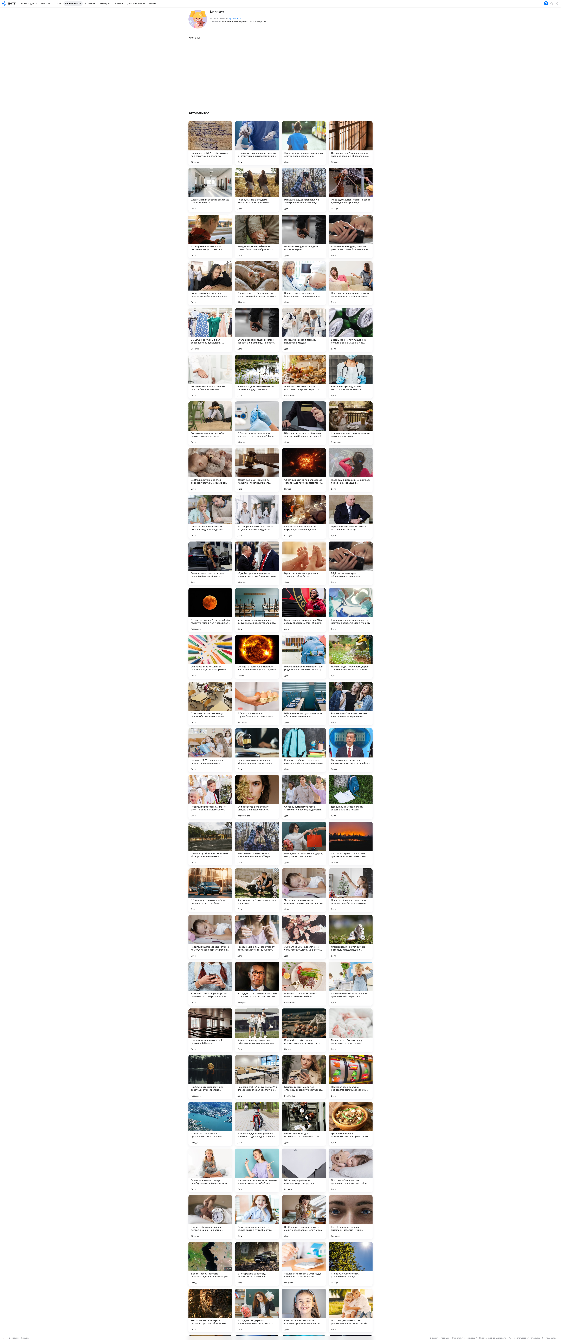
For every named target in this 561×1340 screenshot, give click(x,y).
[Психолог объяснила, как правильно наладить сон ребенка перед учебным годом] (351, 1170)
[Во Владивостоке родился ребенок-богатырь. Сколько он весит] (210, 470)
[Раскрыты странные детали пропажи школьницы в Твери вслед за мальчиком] (257, 843)
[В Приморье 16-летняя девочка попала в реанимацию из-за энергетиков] (351, 330)
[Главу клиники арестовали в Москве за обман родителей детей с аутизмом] (257, 750)
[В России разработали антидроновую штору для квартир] (304, 1170)
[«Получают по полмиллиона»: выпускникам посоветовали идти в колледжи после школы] (257, 610)
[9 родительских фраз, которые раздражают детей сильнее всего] (351, 236)
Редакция (445, 1338)
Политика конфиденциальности (492, 1338)
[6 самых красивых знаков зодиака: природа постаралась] (351, 423)
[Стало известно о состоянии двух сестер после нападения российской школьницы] (304, 143)
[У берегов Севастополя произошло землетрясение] (210, 1124)
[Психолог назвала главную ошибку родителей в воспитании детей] (210, 1170)
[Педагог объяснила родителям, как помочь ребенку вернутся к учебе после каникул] (351, 890)
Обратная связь (549, 1338)
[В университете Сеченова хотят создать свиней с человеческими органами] (257, 283)
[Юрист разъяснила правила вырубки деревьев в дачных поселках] (304, 517)
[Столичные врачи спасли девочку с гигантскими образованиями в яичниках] (257, 143)
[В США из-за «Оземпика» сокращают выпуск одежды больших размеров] (210, 330)
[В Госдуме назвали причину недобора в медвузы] (304, 330)
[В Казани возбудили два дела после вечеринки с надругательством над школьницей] (304, 236)
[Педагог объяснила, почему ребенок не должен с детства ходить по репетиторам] (210, 517)
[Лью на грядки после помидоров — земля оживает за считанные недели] (351, 657)
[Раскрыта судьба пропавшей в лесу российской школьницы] (304, 190)
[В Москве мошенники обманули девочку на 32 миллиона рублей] (304, 423)
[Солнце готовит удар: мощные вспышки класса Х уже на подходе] (257, 657)
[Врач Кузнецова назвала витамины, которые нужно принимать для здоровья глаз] (351, 1217)
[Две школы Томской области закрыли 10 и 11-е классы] (351, 797)
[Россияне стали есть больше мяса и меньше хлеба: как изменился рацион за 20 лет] (304, 984)
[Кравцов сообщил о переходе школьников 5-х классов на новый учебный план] (304, 750)
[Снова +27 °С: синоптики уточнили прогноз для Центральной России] (351, 1264)
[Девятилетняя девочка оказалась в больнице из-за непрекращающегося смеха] (210, 190)
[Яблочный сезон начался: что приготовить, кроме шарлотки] (304, 377)
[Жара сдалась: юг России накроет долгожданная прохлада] (351, 190)
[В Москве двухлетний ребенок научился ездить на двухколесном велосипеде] (257, 1124)
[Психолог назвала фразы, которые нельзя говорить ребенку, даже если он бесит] (351, 283)
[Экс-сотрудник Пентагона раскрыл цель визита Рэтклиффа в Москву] (351, 750)
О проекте (434, 1338)
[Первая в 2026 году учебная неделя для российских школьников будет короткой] (210, 750)
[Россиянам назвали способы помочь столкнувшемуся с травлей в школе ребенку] (210, 423)
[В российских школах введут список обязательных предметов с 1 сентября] (210, 703)
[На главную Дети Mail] (11, 3)
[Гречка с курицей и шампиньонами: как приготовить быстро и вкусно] (351, 1124)
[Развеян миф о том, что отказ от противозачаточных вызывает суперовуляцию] (257, 937)
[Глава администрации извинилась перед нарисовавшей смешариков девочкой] (351, 470)
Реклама (25, 1338)
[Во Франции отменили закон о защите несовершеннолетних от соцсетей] (304, 1217)
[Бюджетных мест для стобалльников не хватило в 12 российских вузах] (304, 1124)
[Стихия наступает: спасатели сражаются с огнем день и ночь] (351, 843)
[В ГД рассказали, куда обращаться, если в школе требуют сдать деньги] (351, 563)
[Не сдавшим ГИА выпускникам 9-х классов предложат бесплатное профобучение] (257, 1077)
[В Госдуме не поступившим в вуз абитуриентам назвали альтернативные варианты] (304, 703)
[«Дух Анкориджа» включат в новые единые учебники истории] (257, 563)
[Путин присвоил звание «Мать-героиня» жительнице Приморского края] (351, 517)
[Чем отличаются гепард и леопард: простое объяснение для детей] (210, 1310)
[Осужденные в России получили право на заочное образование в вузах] (351, 143)
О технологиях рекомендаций (464, 1338)
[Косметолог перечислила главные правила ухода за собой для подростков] (257, 1170)
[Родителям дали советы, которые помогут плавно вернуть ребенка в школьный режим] (210, 937)
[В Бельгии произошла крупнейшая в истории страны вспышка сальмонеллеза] (257, 703)
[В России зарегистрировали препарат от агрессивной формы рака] (257, 423)
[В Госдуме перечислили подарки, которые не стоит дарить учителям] (304, 843)
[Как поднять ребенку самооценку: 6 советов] (257, 890)
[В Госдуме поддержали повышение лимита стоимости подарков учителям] (257, 1310)
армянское (235, 18)
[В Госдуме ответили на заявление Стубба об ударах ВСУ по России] (257, 984)
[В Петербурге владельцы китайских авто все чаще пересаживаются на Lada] (257, 1264)
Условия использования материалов (524, 1338)
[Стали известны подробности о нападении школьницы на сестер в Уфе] (257, 330)
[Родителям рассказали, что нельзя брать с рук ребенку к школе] (257, 1217)
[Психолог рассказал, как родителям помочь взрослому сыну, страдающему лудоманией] (351, 1077)
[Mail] (4, 3)
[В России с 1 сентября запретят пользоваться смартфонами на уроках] (210, 984)
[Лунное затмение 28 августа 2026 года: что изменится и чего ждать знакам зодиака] (210, 610)
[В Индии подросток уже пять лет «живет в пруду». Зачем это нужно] (257, 377)
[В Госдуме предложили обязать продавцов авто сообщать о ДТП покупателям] (210, 890)
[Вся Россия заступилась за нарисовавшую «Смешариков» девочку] (210, 657)
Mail (4, 1338)
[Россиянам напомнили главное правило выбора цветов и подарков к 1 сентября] (351, 984)
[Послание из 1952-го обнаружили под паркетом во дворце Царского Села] (210, 143)
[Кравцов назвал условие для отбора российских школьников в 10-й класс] (257, 1030)
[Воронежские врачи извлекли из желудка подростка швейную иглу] (351, 610)
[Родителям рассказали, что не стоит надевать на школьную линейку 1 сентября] (210, 797)
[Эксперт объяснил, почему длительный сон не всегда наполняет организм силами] (210, 1217)
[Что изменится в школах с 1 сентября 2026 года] (210, 1030)
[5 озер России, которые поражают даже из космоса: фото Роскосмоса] (210, 1264)
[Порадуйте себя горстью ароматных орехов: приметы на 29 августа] (304, 1030)
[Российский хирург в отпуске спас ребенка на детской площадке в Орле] (210, 377)
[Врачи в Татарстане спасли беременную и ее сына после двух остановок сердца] (304, 283)
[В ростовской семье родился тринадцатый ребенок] (304, 563)
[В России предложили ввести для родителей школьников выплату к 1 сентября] (304, 657)
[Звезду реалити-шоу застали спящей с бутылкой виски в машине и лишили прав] (210, 563)
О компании (14, 1338)
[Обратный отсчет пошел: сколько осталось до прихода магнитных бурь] (304, 470)
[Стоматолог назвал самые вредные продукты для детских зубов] (304, 1310)
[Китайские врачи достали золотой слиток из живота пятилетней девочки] (351, 377)
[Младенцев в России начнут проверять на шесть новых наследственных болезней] (351, 1030)
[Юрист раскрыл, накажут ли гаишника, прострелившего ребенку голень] (257, 470)
